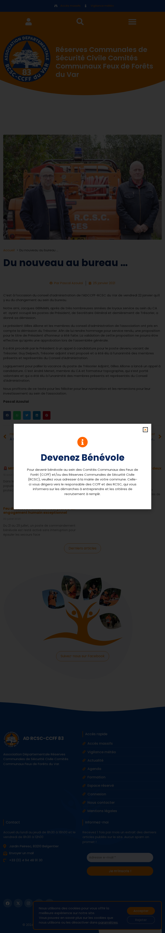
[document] (82, 466)
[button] (145, 429)
